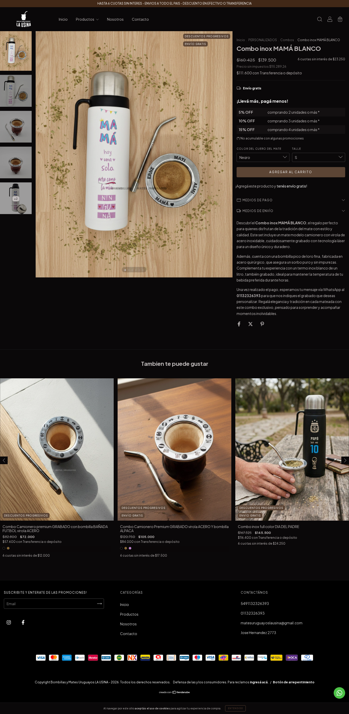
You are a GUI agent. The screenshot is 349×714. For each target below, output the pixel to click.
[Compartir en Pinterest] (262, 324)
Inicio (63, 19)
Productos (85, 19)
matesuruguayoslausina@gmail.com (272, 623)
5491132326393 (255, 603)
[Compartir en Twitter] (250, 324)
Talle (296, 148)
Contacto (140, 19)
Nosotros (115, 19)
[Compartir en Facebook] (239, 324)
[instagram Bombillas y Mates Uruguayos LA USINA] (9, 622)
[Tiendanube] (175, 692)
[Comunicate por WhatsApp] (339, 693)
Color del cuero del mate (259, 148)
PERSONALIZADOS (262, 40)
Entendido (235, 708)
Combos (287, 40)
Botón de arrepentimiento (294, 682)
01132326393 (253, 613)
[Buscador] (319, 19)
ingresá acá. (259, 682)
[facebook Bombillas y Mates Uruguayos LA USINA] (23, 622)
